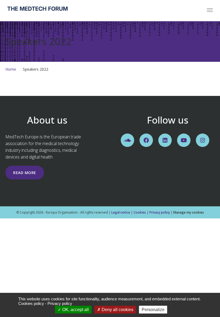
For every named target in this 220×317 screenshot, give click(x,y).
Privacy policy (159, 212)
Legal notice (120, 212)
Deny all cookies (117, 309)
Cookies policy (31, 303)
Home (10, 69)
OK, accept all (75, 309)
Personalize (153, 309)
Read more (24, 172)
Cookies (140, 212)
